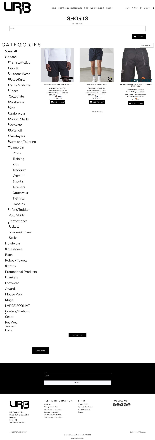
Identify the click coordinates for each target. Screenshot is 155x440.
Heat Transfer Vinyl (53, 93)
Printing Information (51, 407)
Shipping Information (51, 412)
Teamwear (16, 147)
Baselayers (17, 136)
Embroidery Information (52, 409)
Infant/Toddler (19, 209)
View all (11, 51)
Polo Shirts (17, 215)
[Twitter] (118, 404)
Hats (8, 330)
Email (45, 372)
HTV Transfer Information (53, 417)
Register (134, 8)
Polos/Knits (17, 79)
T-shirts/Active (19, 62)
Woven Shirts (19, 119)
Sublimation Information (52, 415)
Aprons (10, 266)
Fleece (13, 91)
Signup (80, 412)
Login (127, 8)
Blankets (11, 277)
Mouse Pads (14, 294)
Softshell (15, 130)
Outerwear (20, 193)
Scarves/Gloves (20, 232)
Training (18, 159)
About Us (47, 404)
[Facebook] (114, 404)
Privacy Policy (83, 404)
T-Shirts (18, 198)
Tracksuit (19, 170)
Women (18, 176)
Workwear (16, 102)
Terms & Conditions (85, 407)
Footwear (12, 283)
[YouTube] (128, 404)
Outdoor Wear (19, 74)
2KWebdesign (141, 432)
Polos (17, 153)
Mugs (9, 300)
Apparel (11, 57)
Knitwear (15, 125)
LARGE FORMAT (17, 306)
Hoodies (19, 204)
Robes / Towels (16, 260)
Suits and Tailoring (22, 142)
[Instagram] (125, 404)
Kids (12, 108)
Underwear (17, 113)
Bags (9, 255)
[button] (140, 8)
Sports (14, 68)
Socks (13, 237)
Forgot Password (84, 409)
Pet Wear (12, 322)
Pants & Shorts (20, 85)
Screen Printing (53, 90)
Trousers (19, 187)
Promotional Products (21, 272)
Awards (10, 288)
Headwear (12, 243)
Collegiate (16, 96)
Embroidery (52, 88)
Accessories (13, 249)
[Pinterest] (121, 404)
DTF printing (53, 95)
